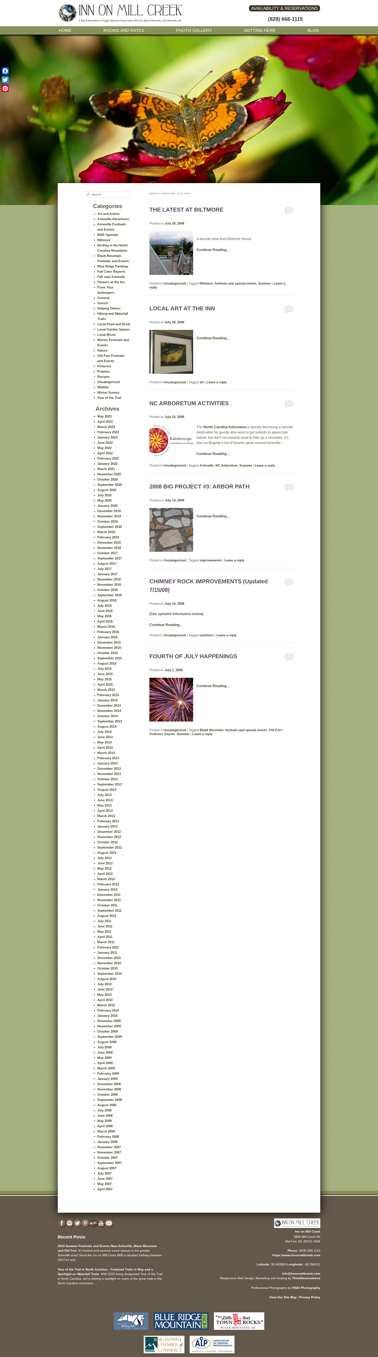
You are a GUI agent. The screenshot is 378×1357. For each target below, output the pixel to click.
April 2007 (105, 1189)
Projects (103, 371)
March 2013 (106, 816)
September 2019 (109, 527)
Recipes (103, 377)
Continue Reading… (213, 250)
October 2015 (107, 653)
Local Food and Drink (113, 324)
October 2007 (107, 1157)
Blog (313, 30)
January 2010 (107, 1015)
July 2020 (104, 495)
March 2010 (106, 1005)
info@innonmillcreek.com (301, 1273)
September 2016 (109, 595)
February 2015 (108, 695)
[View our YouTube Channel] (101, 1223)
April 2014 (105, 747)
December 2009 (109, 1021)
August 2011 (106, 916)
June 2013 (105, 800)
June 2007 (105, 1178)
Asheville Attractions (113, 219)
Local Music (106, 334)
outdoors (207, 635)
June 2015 (105, 674)
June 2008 (105, 1115)
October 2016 (107, 590)
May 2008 (104, 1121)
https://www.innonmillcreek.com (296, 1255)
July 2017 (104, 569)
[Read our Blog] (93, 1223)
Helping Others (109, 308)
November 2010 (109, 963)
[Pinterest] (5, 88)
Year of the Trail (109, 398)
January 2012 (107, 889)
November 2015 (109, 647)
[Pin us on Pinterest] (85, 1223)
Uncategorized (175, 283)
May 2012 (104, 868)
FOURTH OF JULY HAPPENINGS (193, 656)
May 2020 (104, 500)
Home (65, 30)
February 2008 (108, 1136)
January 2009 (107, 1079)
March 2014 (106, 753)
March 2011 (106, 942)
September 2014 (109, 721)
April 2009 (105, 1063)
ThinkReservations (306, 1278)
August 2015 (106, 663)
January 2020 (107, 506)
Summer (264, 283)
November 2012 (109, 837)
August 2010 (106, 979)
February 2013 (108, 821)
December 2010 (109, 958)
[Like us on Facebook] (62, 1223)
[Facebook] (5, 71)
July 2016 (104, 605)
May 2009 (104, 1058)
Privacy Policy (309, 1297)
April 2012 (105, 874)
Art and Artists (108, 214)
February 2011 (108, 947)
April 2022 (105, 453)
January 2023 (107, 437)
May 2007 (104, 1184)
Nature (102, 350)
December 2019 (109, 511)
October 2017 (107, 553)
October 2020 (107, 479)
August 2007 (106, 1168)
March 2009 (106, 1068)
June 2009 (105, 1052)
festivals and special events (235, 283)
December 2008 (109, 1084)
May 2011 (104, 931)
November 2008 (109, 1089)
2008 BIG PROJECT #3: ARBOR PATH (199, 486)
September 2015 (109, 658)
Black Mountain (212, 730)
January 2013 (107, 826)
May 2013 (104, 805)
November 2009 (109, 1026)
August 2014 (106, 726)
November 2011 (109, 900)
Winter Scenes (108, 392)
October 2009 (107, 1031)
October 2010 (107, 968)
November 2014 (109, 711)
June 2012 (105, 863)
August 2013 (106, 789)
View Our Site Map (283, 1297)
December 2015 (109, 642)
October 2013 (107, 779)
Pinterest (104, 366)
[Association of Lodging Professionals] (212, 1354)
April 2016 (105, 621)
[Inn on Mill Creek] (121, 21)
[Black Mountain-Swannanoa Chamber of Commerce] (239, 1331)
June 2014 (105, 737)
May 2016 (104, 616)
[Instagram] (70, 1223)
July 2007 (104, 1173)
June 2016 (105, 611)
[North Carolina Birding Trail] (131, 1331)
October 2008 (107, 1094)
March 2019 (106, 532)
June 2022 (105, 442)
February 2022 (108, 458)
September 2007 (109, 1163)
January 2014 (107, 763)
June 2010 (105, 989)
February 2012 (108, 884)
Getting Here (260, 30)
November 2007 (109, 1152)
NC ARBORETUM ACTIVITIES (189, 403)
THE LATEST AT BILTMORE (186, 209)
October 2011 (107, 905)
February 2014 (108, 758)
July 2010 (104, 984)
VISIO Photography (306, 1288)
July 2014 (104, 732)
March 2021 (106, 469)
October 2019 (107, 521)
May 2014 (104, 742)
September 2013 (109, 784)
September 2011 (109, 910)
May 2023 (104, 416)
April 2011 (104, 937)
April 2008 (105, 1126)
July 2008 (104, 1110)
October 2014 (107, 716)
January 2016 (107, 637)
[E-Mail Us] (109, 1223)
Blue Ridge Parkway (112, 266)
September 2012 (109, 847)
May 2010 (104, 994)
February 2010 (108, 1010)
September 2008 (109, 1100)
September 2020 (109, 485)
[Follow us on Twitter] (78, 1223)
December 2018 (109, 542)
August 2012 (106, 853)
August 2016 (106, 600)
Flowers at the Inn (111, 282)
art (202, 382)
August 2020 (106, 490)
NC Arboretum (226, 465)
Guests (102, 303)
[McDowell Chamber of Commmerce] (164, 1354)
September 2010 (109, 973)
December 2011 (109, 895)
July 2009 (104, 1047)
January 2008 (107, 1142)
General (103, 298)
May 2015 (104, 679)
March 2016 (106, 626)
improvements (211, 560)
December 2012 (109, 831)
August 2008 (106, 1105)
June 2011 (104, 926)
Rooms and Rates (123, 30)
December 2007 (109, 1147)
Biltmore (206, 283)
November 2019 (109, 516)
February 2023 (108, 432)
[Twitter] (5, 79)
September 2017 (109, 558)
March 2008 (106, 1131)
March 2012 (106, 879)
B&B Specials (107, 235)
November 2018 (109, 548)
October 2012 (107, 842)
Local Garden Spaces (113, 329)
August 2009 (106, 1042)
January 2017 (107, 574)
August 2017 (106, 563)
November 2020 (109, 474)
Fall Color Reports (111, 271)
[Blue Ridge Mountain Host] (181, 1331)
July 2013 (104, 795)
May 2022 (104, 448)
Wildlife (103, 387)
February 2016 (108, 632)
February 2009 (108, 1073)
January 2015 (107, 700)
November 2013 (109, 774)
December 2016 (109, 579)
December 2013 (109, 768)
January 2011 (107, 952)
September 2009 (109, 1037)
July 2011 (104, 921)
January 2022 (107, 463)
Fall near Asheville (111, 277)
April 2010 (105, 1000)
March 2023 (106, 427)
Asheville (207, 465)
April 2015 (105, 684)
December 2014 (109, 705)
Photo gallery (194, 30)
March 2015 (106, 690)
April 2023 (105, 421)
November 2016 (109, 584)
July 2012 (104, 858)
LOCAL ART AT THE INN (182, 308)
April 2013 (105, 810)
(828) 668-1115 (285, 19)
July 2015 (104, 669)
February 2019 (108, 537)
